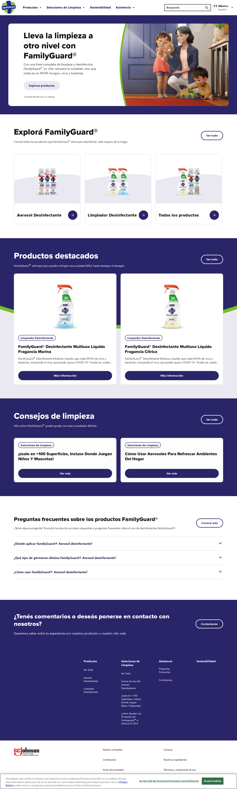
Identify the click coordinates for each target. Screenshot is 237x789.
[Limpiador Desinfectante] (143, 215)
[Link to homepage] (8, 8)
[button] (224, 7)
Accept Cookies (212, 780)
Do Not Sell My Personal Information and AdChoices (169, 780)
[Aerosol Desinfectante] (72, 215)
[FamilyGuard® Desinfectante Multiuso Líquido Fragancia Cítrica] (172, 302)
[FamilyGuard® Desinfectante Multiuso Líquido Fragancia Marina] (65, 302)
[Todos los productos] (214, 215)
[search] (207, 8)
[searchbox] (185, 7)
